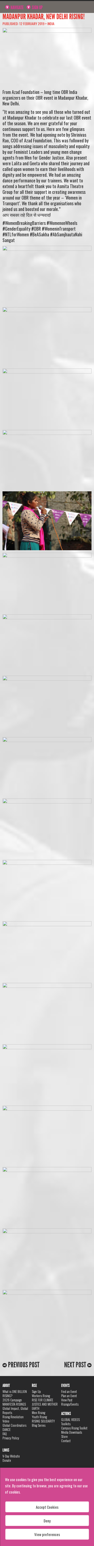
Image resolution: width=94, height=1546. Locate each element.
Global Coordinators (14, 1425)
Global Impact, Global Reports (15, 1410)
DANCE (7, 1429)
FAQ (5, 1433)
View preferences (47, 1534)
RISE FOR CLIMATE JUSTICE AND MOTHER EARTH (45, 1404)
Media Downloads (71, 1432)
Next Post (75, 1364)
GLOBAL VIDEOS (70, 1419)
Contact (66, 1440)
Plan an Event (69, 1395)
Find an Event (69, 1391)
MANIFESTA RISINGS (14, 1404)
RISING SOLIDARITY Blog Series (43, 1423)
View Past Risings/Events (69, 1402)
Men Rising (38, 1412)
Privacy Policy (11, 1437)
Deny (47, 1520)
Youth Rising (39, 1416)
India (50, 23)
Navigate (17, 7)
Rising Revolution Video (13, 1418)
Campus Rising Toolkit (74, 1427)
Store (64, 1436)
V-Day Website (11, 1456)
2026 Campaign (12, 1399)
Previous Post (23, 1364)
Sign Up (37, 7)
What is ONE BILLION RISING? (15, 1393)
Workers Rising (41, 1395)
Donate (7, 1460)
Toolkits (65, 1423)
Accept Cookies (47, 1507)
